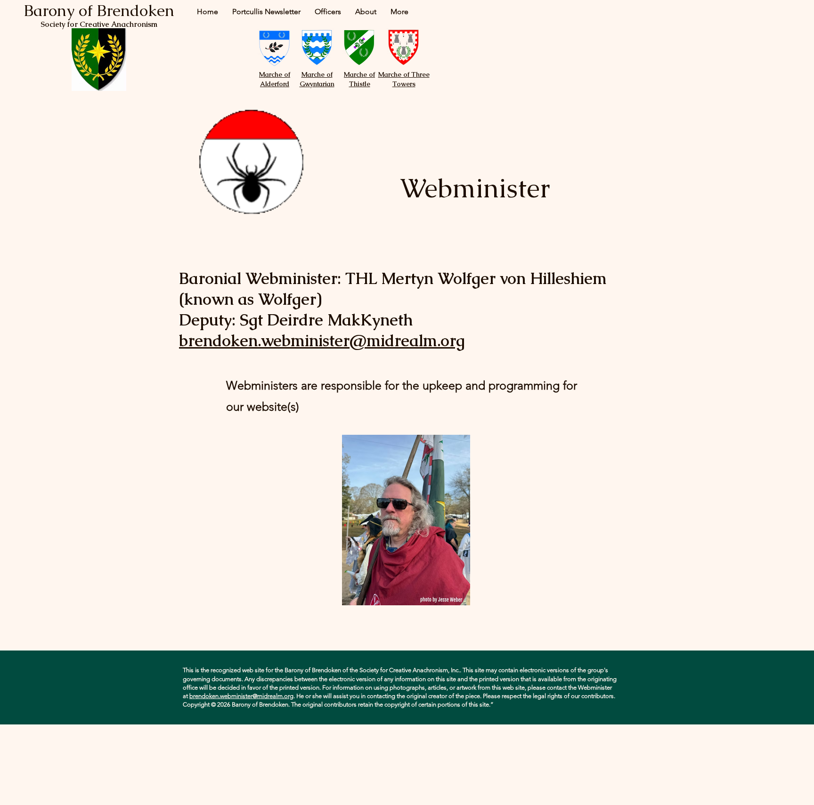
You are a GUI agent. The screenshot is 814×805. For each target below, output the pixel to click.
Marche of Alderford (274, 79)
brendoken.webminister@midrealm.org (322, 340)
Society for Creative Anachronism (99, 24)
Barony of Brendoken (99, 10)
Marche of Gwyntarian (317, 79)
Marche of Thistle (359, 79)
